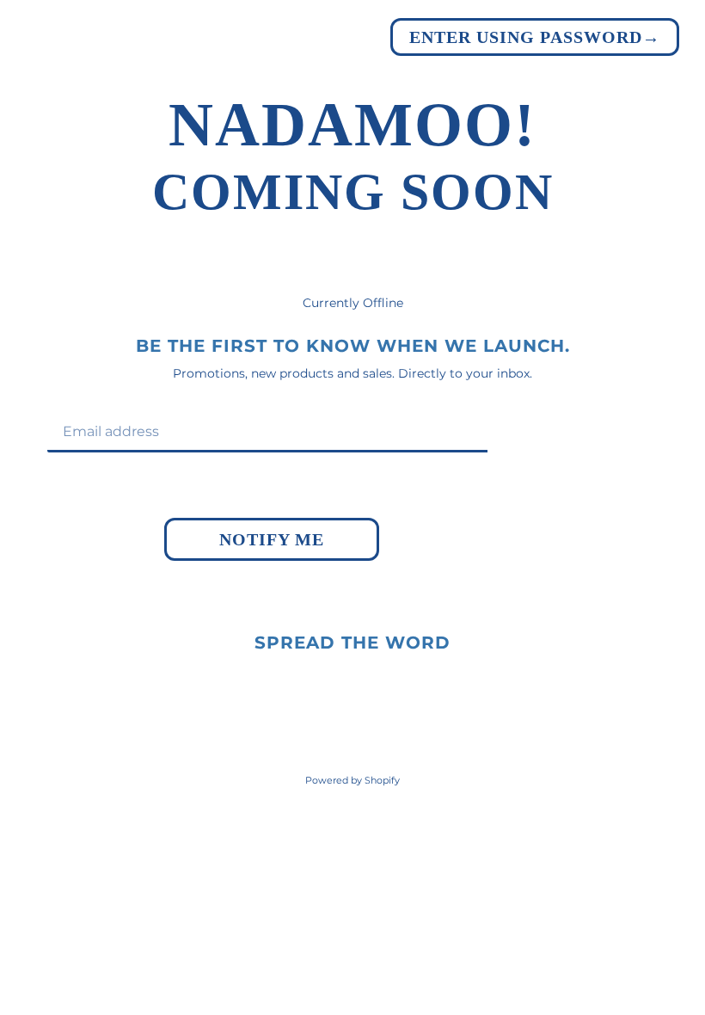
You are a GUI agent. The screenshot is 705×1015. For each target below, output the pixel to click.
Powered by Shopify (352, 780)
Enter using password (534, 37)
